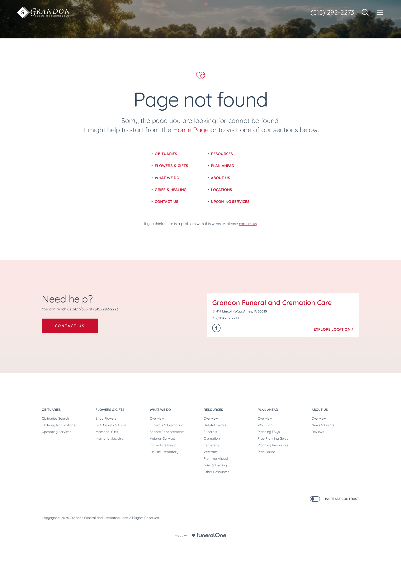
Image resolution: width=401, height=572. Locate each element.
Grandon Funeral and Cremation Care (272, 302)
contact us (248, 223)
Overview (157, 418)
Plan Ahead (223, 165)
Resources (222, 153)
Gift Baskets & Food (111, 425)
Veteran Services (163, 438)
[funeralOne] (211, 535)
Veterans (211, 452)
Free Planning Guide (273, 438)
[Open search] (365, 12)
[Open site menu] (380, 12)
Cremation (212, 438)
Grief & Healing (171, 189)
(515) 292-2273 (332, 12)
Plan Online (266, 452)
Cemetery (211, 445)
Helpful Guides (215, 425)
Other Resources (216, 472)
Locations (221, 189)
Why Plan (265, 425)
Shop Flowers (106, 418)
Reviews (318, 432)
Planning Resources (273, 445)
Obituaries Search (55, 418)
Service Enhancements (167, 432)
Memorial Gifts (107, 432)
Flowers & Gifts (171, 165)
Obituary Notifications (58, 425)
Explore (332, 329)
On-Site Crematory (164, 452)
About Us (220, 177)
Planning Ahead (216, 458)
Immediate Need (163, 445)
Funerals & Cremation (166, 425)
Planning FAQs (269, 432)
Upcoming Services (230, 201)
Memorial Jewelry (109, 438)
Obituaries (166, 153)
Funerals (210, 432)
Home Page (191, 129)
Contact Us (166, 201)
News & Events (323, 425)
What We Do (167, 177)
